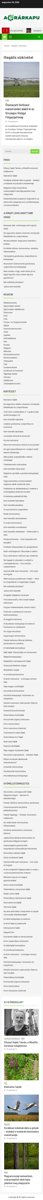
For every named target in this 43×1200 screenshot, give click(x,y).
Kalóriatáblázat (10, 338)
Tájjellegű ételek (10, 374)
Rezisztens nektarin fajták (14, 853)
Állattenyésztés (10, 303)
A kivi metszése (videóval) (15, 728)
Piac (5, 364)
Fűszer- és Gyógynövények (15, 322)
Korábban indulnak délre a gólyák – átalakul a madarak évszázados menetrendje (21, 1131)
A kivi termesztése (11, 724)
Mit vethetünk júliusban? (14, 282)
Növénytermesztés (12, 354)
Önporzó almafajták (12, 746)
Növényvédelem (10, 358)
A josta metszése (11, 440)
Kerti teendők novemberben (15, 527)
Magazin (7, 348)
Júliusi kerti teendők (12, 287)
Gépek (6, 325)
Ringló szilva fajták (11, 894)
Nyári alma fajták (10, 742)
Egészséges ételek (12, 306)
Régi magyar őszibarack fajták (16, 750)
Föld (5, 319)
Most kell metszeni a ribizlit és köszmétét (21, 445)
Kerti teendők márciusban (14, 469)
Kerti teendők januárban (13, 505)
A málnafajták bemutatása (14, 648)
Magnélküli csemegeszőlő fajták (17, 661)
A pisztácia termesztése (14, 691)
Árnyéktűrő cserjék (11, 670)
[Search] (39, 37)
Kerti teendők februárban (14, 501)
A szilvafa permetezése (14, 674)
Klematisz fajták (10, 176)
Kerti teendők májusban (13, 419)
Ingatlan (7, 335)
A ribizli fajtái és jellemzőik (15, 923)
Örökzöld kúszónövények (14, 710)
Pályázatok (8, 361)
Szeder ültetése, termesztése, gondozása (21, 803)
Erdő (5, 316)
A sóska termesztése (13, 523)
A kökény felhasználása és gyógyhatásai (21, 547)
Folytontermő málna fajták (14, 733)
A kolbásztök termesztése (15, 771)
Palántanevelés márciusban (15, 464)
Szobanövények (10, 367)
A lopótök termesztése (13, 767)
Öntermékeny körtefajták (14, 715)
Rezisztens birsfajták (13, 903)
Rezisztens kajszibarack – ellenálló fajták (21, 755)
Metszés (7, 351)
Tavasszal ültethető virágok (15, 665)
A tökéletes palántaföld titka (15, 496)
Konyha (7, 345)
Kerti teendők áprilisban (13, 431)
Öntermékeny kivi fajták (13, 737)
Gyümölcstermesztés (13, 329)
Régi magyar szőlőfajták (14, 686)
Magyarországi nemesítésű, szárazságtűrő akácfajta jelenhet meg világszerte (19, 191)
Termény (7, 377)
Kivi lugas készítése (12, 631)
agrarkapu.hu (14, 121)
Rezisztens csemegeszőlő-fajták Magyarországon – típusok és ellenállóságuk (18, 795)
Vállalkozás (8, 380)
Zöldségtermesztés (12, 383)
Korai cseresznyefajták (13, 885)
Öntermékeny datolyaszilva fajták (17, 898)
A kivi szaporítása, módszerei (16, 941)
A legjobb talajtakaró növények (16, 595)
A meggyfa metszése (13, 619)
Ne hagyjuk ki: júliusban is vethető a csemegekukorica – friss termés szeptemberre (18, 563)
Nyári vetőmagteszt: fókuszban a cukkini (20, 551)
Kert (5, 341)
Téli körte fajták (10, 907)
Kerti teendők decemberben (15, 518)
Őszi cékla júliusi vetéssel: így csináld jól (21, 556)
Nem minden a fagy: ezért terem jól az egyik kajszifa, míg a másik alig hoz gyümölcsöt (19, 274)
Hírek (7, 100)
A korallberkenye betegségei (16, 776)
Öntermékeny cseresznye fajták (17, 889)
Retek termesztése (12, 514)
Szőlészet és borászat (13, 371)
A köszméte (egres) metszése (16, 719)
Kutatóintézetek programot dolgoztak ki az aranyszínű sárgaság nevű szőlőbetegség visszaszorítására (21, 202)
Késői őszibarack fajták (13, 857)
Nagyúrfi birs (9, 932)
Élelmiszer (8, 312)
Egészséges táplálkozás (14, 309)
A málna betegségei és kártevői (17, 919)
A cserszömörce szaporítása (16, 509)
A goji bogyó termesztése (14, 636)
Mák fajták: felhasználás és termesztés (20, 652)
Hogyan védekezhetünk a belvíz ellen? (20, 607)
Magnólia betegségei (12, 657)
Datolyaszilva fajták (12, 928)
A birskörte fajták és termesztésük (18, 937)
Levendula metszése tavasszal (17, 436)
